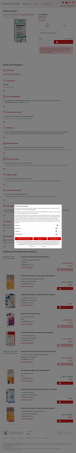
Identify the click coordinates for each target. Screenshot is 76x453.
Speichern (40, 238)
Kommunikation (18, 234)
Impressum (43, 246)
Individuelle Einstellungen (23, 238)
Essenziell (17, 225)
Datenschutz (32, 246)
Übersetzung (18, 228)
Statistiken (17, 231)
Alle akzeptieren (54, 238)
